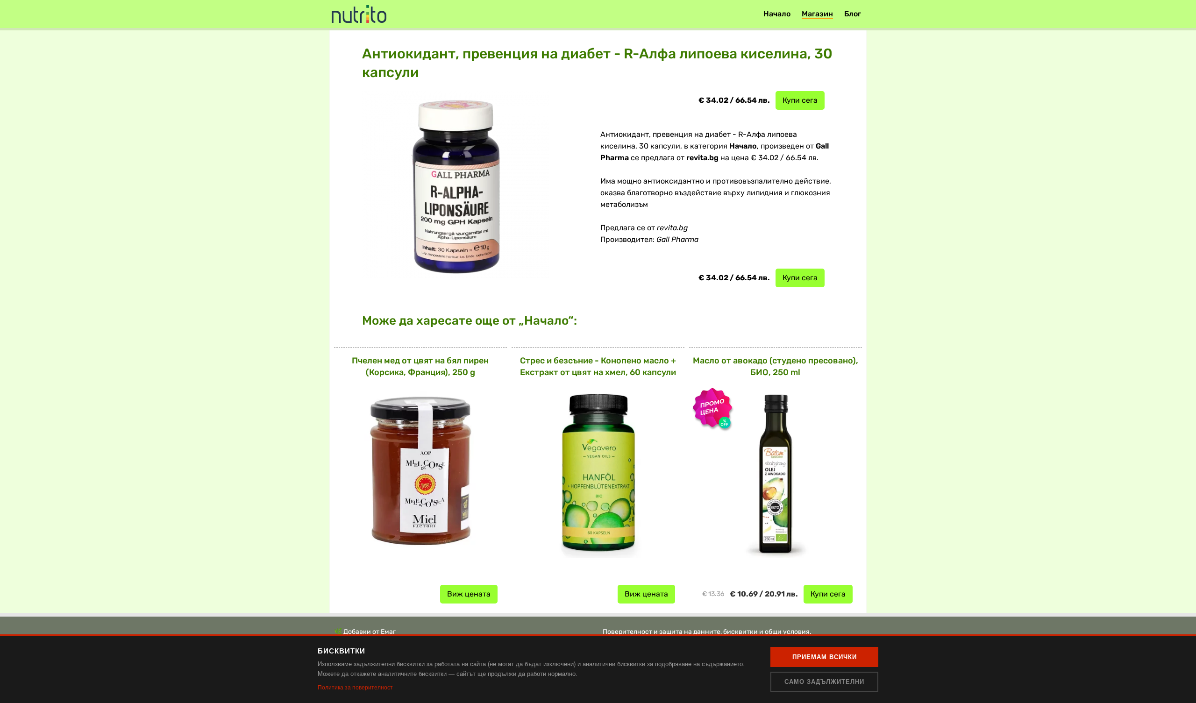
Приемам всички (824, 656)
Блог (852, 13)
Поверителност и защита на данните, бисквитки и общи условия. (707, 632)
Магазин (817, 13)
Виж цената (469, 593)
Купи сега (800, 100)
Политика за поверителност (355, 687)
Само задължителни (824, 681)
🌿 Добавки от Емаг (365, 632)
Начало (776, 13)
